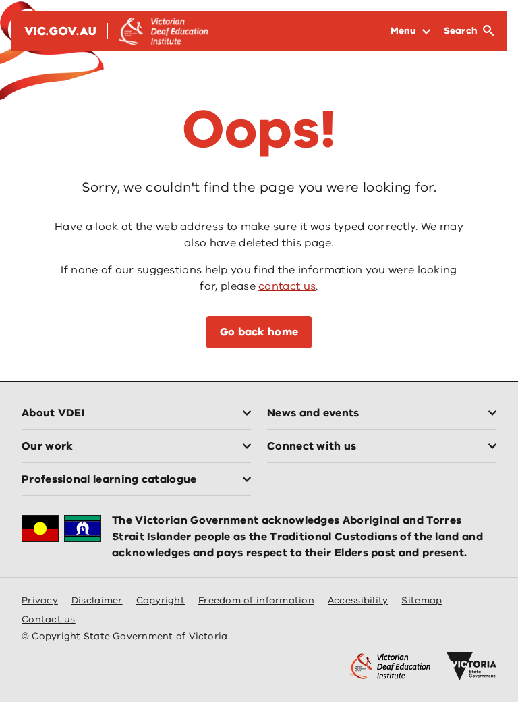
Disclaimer (97, 600)
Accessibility (358, 600)
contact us (287, 286)
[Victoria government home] (471, 666)
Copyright (160, 600)
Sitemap (421, 600)
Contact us (49, 619)
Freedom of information (256, 600)
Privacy (40, 600)
